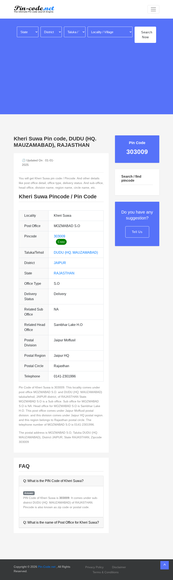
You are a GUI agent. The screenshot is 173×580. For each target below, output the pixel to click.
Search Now (146, 34)
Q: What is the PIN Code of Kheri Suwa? (53, 481)
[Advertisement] (86, 76)
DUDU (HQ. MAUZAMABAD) (76, 252)
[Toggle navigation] (153, 9)
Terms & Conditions (106, 572)
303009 (59, 236)
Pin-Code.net (47, 566)
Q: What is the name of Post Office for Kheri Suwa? (61, 522)
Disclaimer (119, 567)
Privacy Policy (94, 567)
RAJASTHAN (64, 273)
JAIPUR (60, 263)
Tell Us (137, 232)
